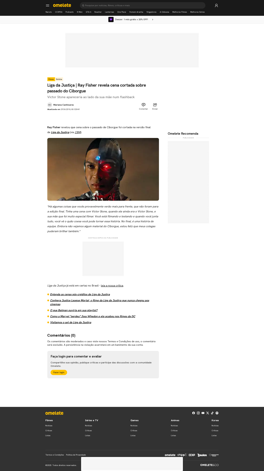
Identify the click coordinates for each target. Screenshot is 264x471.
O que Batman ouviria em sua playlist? (73, 310)
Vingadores (151, 12)
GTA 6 (88, 12)
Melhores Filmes (179, 12)
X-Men (79, 12)
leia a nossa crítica (112, 285)
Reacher (98, 12)
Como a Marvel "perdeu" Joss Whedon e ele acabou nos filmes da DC (92, 316)
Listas (47, 435)
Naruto (49, 12)
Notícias (48, 425)
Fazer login (58, 372)
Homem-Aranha (136, 12)
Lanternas (109, 12)
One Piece (121, 12)
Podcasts (70, 12)
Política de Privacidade (76, 455)
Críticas (48, 430)
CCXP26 (58, 12)
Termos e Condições (54, 455)
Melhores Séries (197, 12)
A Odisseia (164, 12)
